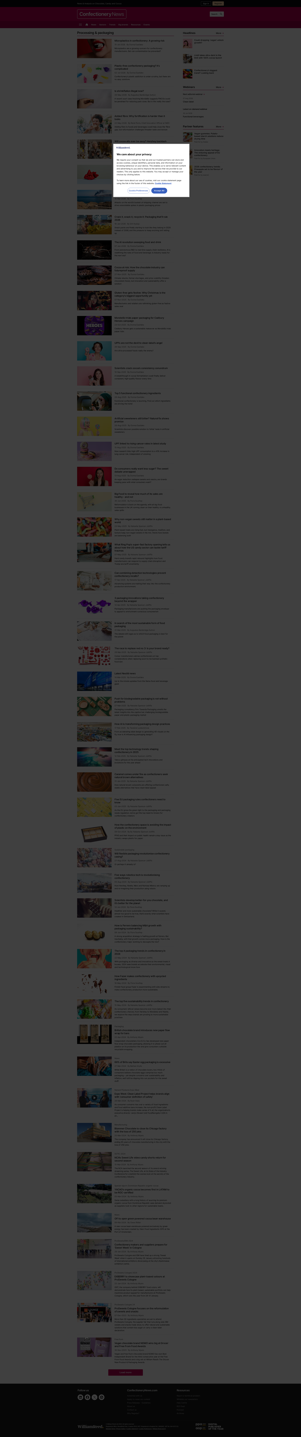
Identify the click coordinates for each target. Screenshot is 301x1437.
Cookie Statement (163, 183)
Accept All (159, 190)
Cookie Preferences (138, 190)
